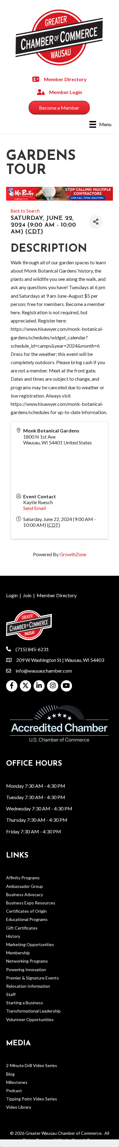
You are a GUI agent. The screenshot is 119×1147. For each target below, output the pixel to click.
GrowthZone (73, 554)
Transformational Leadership (33, 1010)
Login (12, 595)
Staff (11, 994)
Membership (18, 952)
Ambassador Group (24, 886)
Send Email (34, 508)
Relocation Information (28, 986)
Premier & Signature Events (32, 977)
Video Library (18, 1107)
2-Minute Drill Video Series (31, 1065)
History (13, 936)
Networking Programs (27, 961)
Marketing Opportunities (30, 944)
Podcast (14, 1090)
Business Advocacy (24, 894)
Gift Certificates (22, 927)
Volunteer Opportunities (30, 1019)
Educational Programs (27, 919)
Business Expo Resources (30, 902)
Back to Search (25, 210)
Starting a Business (24, 1002)
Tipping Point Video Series (31, 1098)
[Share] (96, 222)
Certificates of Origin (26, 911)
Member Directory (57, 595)
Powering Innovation (26, 969)
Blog (10, 1074)
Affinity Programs (23, 877)
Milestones (16, 1082)
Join (27, 595)
